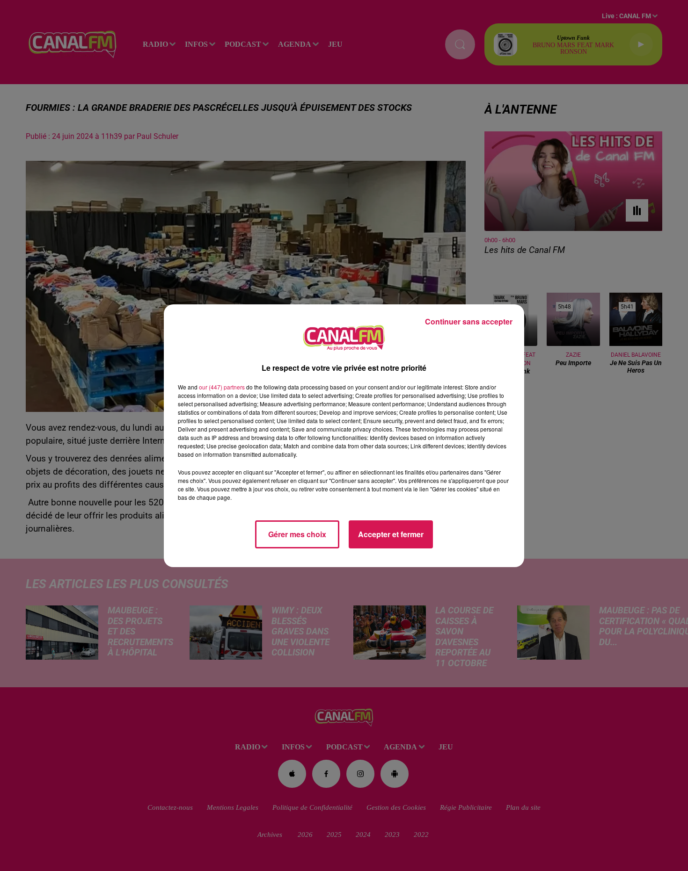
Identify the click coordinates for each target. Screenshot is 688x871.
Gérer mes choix (297, 534)
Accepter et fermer (391, 534)
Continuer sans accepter (468, 321)
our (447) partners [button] (222, 387)
